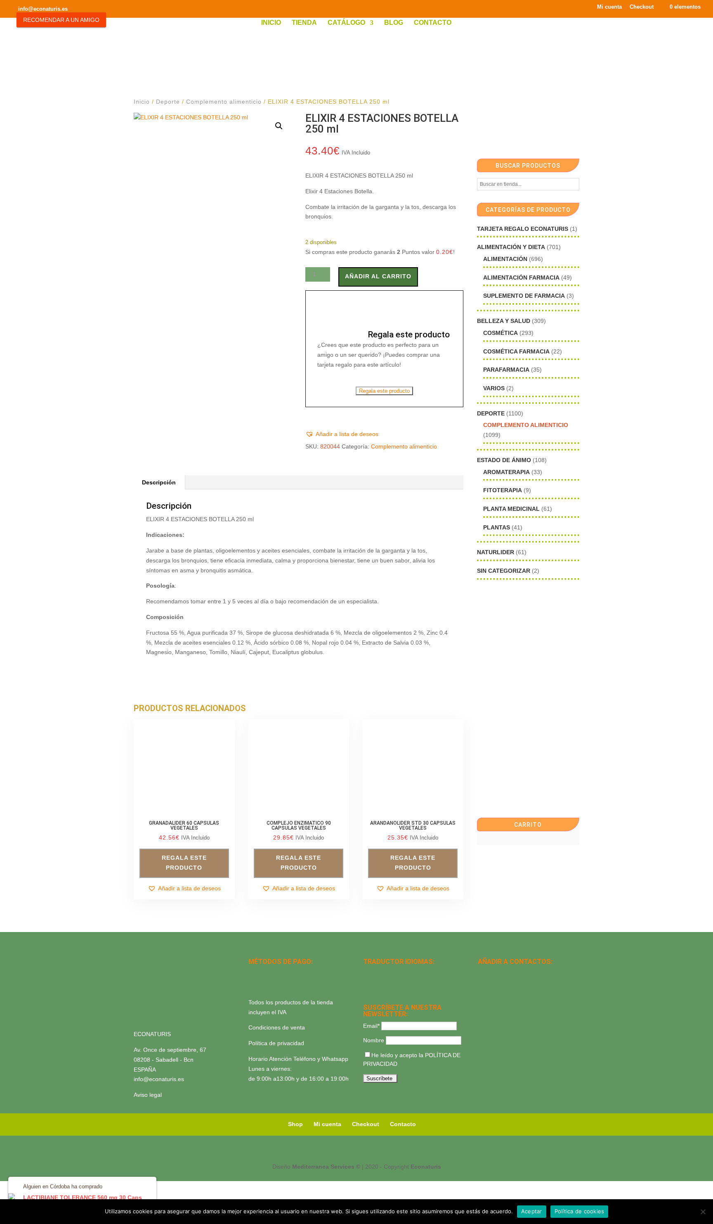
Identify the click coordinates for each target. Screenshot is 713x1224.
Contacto (432, 23)
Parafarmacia (506, 369)
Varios (494, 388)
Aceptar (531, 1211)
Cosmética (500, 333)
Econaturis (426, 1166)
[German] (400, 973)
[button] (279, 126)
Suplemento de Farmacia (524, 295)
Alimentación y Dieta (511, 247)
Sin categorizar (503, 570)
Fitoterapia (502, 490)
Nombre (373, 1040)
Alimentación (505, 259)
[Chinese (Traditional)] (400, 984)
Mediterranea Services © (326, 1166)
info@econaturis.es (159, 1079)
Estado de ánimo (504, 460)
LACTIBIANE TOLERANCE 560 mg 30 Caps (82, 1196)
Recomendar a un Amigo (61, 20)
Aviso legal (148, 1094)
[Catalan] (389, 973)
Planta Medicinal (511, 508)
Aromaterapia (506, 472)
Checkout (642, 7)
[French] (411, 973)
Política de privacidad (276, 1043)
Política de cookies (579, 1211)
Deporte (168, 101)
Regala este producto (384, 391)
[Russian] (422, 973)
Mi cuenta (609, 7)
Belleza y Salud (503, 321)
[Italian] (368, 984)
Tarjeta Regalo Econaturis (522, 228)
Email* (371, 1025)
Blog (393, 23)
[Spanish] (368, 973)
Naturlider (495, 552)
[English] (379, 973)
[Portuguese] (379, 984)
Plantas (496, 527)
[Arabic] (389, 984)
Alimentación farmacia (521, 277)
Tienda (304, 23)
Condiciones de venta (276, 1027)
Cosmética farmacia (516, 351)
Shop (295, 1124)
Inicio (271, 23)
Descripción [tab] (159, 482)
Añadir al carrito (378, 276)
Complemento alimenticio (224, 101)
